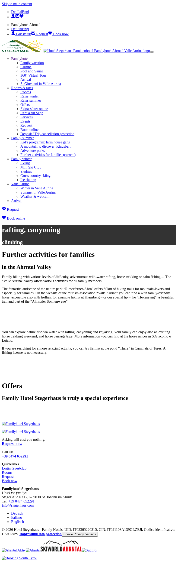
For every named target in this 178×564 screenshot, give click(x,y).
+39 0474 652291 (15, 456)
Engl (25, 12)
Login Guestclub (14, 468)
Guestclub (23, 34)
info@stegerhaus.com (18, 505)
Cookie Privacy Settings (80, 534)
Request (41, 34)
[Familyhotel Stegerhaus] (21, 424)
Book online (15, 218)
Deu (14, 12)
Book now (60, 34)
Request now (12, 444)
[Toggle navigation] (152, 52)
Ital (19, 12)
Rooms (7, 472)
